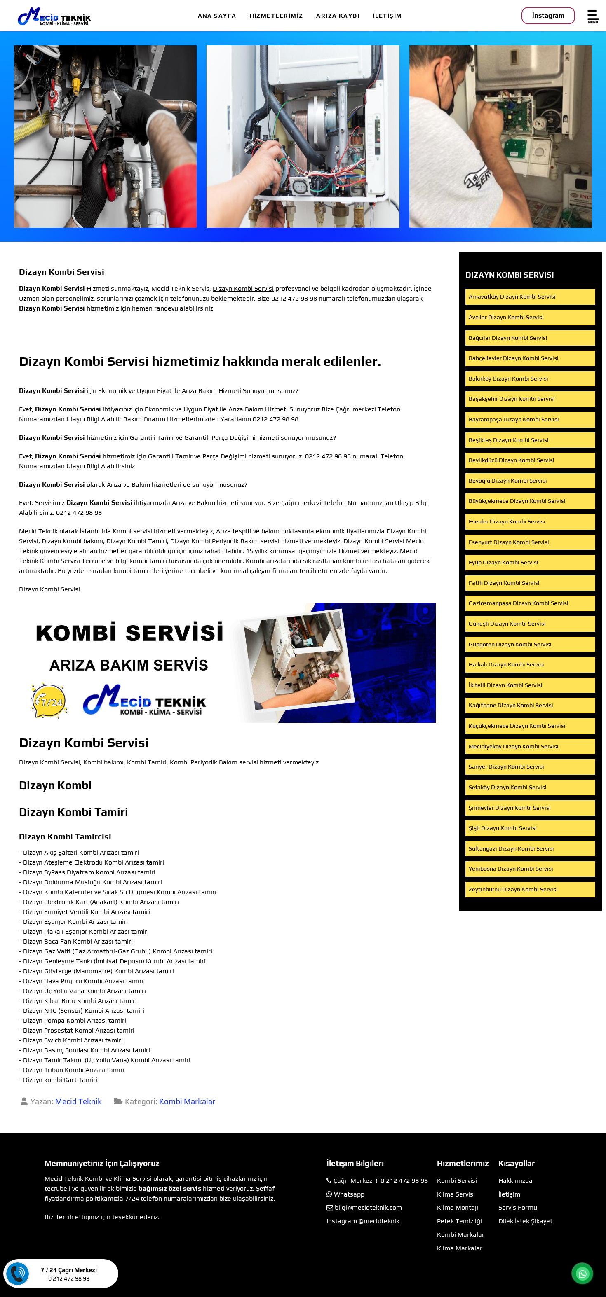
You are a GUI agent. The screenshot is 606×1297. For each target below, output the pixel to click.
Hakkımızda (515, 1181)
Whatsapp (349, 1194)
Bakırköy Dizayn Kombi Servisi (508, 378)
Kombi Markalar (187, 1101)
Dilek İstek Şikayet (525, 1221)
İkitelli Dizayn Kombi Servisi (506, 685)
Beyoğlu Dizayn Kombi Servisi (508, 480)
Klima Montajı (457, 1207)
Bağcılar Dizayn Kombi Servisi (508, 337)
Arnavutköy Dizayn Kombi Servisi (512, 296)
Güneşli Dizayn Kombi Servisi (507, 623)
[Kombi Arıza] (105, 136)
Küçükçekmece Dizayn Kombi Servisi (517, 725)
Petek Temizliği (459, 1221)
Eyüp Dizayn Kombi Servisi (503, 562)
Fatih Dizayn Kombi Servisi (504, 583)
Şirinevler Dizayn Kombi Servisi (510, 807)
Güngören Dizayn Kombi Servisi (510, 644)
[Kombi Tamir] (500, 136)
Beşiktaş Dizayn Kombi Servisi (509, 440)
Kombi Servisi (457, 1181)
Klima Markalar (459, 1248)
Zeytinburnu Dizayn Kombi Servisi (513, 889)
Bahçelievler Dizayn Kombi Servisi (514, 358)
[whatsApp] (582, 1274)
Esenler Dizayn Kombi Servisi (507, 521)
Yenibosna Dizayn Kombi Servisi (511, 868)
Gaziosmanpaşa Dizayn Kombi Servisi (518, 603)
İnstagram (548, 15)
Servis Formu (517, 1207)
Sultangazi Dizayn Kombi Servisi (511, 848)
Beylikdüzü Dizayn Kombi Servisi (511, 460)
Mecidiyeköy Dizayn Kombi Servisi (514, 746)
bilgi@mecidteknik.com (368, 1207)
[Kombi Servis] (303, 136)
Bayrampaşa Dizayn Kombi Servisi (514, 419)
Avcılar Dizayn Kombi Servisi (506, 317)
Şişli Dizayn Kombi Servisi (503, 828)
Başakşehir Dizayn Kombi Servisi (512, 398)
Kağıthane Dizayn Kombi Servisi (511, 705)
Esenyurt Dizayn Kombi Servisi (509, 542)
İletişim (509, 1194)
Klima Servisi (456, 1194)
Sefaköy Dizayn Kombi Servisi (508, 787)
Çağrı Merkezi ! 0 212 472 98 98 (381, 1181)
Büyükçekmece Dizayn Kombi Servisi (517, 501)
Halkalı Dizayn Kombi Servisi (506, 664)
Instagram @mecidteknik (362, 1221)
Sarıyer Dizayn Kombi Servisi (506, 766)
